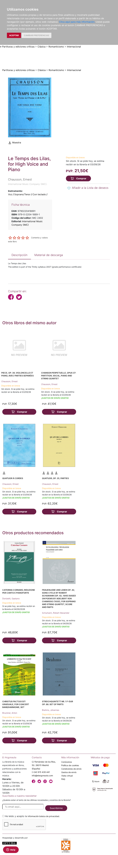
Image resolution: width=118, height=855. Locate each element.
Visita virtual (67, 775)
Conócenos (66, 762)
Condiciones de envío (71, 769)
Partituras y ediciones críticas (18, 46)
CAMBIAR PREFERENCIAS (36, 35)
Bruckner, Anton (9, 713)
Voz (10, 194)
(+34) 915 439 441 (41, 772)
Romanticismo (56, 46)
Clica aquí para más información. (77, 21)
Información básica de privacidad (43, 816)
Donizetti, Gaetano (11, 598)
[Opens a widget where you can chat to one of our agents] (11, 850)
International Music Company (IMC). (27, 184)
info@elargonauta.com (42, 775)
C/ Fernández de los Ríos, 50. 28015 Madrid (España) (44, 765)
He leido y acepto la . (32, 816)
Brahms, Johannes (50, 710)
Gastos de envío (68, 772)
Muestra (16, 142)
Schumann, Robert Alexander (55, 613)
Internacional (74, 46)
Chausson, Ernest (9, 381)
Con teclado (39, 194)
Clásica (41, 46)
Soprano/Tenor (22, 194)
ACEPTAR (14, 35)
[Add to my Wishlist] (69, 188)
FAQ (63, 779)
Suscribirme (56, 808)
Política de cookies (70, 765)
